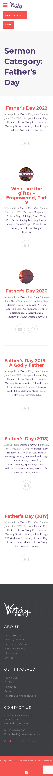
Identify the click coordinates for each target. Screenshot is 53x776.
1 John (41, 309)
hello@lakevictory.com (26, 734)
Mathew (28, 468)
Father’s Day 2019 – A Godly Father (26, 363)
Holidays (12, 122)
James (22, 228)
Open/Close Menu (5, 5)
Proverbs (29, 395)
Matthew (22, 317)
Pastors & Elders (14, 635)
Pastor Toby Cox (29, 114)
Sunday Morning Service (33, 220)
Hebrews (12, 228)
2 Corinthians (33, 313)
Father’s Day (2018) (27, 438)
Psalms (35, 472)
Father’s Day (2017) (26, 516)
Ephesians (40, 387)
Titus (38, 395)
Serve (8, 691)
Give (8, 24)
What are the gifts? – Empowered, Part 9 (26, 195)
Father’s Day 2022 (26, 108)
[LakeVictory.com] (26, 610)
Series (15, 220)
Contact (9, 657)
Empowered (40, 212)
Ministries (10, 686)
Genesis (40, 464)
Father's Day (41, 118)
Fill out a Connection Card (20, 695)
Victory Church (33, 126)
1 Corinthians (38, 224)
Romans (26, 232)
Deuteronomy (15, 464)
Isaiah (10, 391)
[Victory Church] (16, 5)
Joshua (19, 468)
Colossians (28, 387)
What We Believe (15, 648)
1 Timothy (34, 460)
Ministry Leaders (15, 639)
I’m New (10, 682)
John (16, 391)
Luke (19, 542)
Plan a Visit (14, 15)
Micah (35, 391)
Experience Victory (16, 644)
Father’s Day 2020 (26, 291)
